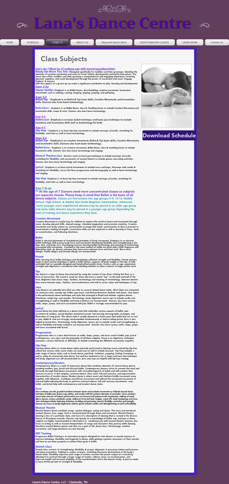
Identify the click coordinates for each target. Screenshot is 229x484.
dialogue (87, 410)
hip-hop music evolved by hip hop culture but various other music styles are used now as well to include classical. (86, 349)
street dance (66, 348)
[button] (190, 42)
